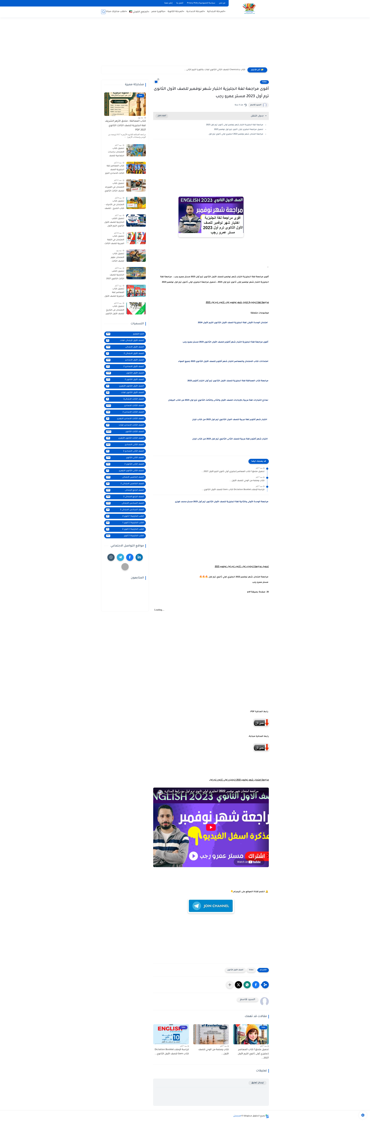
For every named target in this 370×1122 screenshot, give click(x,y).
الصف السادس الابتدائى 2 (125, 510)
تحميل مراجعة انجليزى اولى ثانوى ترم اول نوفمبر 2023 (238, 129)
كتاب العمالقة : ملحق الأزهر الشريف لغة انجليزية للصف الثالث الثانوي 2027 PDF (125, 125)
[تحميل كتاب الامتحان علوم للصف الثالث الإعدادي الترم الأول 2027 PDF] (136, 256)
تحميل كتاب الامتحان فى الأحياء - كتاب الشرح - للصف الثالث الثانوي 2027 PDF (114, 205)
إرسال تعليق (257, 1083)
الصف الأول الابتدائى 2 (125, 353)
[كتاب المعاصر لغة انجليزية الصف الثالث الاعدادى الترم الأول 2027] (136, 168)
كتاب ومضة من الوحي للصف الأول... (247, 481)
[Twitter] (125, 566)
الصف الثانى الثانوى (125, 457)
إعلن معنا (168, 3)
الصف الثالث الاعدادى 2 (125, 412)
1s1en (264, 82)
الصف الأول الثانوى (235, 970)
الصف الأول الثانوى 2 (125, 379)
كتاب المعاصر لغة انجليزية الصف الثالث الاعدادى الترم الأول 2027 (114, 170)
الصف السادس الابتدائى (125, 503)
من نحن (222, 3)
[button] (255, 984)
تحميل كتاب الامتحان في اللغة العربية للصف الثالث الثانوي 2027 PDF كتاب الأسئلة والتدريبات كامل (114, 240)
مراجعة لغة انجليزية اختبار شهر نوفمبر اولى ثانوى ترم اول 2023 (234, 125)
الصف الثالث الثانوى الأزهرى (125, 438)
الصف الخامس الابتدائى (125, 477)
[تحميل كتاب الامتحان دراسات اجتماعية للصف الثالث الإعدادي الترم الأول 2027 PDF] (136, 150)
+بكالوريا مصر (158, 11)
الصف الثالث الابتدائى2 (125, 399)
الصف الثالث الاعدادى (125, 405)
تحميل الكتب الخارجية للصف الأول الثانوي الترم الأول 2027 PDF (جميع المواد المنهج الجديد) (114, 223)
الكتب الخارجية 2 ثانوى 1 (125, 523)
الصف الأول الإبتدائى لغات (125, 340)
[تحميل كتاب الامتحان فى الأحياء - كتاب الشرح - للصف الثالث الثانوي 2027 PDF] (136, 203)
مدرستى (237, 1116)
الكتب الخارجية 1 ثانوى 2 (125, 516)
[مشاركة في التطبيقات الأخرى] (229, 984)
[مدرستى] (249, 8)
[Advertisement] (185, 43)
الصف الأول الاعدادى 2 (125, 366)
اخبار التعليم (125, 334)
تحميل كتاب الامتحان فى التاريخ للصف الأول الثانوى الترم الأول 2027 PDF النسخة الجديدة (114, 310)
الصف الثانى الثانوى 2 (125, 464)
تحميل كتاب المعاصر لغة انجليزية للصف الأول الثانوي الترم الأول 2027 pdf (114, 293)
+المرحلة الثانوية (176, 11)
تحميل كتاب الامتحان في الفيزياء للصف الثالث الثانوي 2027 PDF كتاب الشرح (114, 187)
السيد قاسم (255, 105)
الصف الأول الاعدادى (125, 360)
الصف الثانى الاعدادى (125, 444)
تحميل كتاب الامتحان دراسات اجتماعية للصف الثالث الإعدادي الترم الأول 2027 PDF (114, 152)
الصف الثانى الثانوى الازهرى (125, 471)
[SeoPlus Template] (267, 1116)
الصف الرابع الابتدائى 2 (125, 497)
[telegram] (120, 557)
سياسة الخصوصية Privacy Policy (201, 3)
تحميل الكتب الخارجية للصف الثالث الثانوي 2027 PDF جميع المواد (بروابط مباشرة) (115, 275)
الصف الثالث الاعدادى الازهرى (125, 418)
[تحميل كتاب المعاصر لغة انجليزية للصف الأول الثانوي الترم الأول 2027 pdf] (136, 291)
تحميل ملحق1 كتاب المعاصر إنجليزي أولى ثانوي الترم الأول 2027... (232, 472)
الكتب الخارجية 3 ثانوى (125, 536)
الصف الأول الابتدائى (125, 347)
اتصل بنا (179, 3)
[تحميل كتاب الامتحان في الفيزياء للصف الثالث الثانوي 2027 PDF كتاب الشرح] (136, 185)
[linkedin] (139, 557)
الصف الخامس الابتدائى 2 (125, 484)
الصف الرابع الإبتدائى (125, 490)
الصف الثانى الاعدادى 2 (125, 451)
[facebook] (129, 557)
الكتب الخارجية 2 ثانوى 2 (125, 529)
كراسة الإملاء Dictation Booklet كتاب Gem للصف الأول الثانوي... (233, 490)
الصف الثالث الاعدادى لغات (125, 425)
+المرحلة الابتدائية (216, 11)
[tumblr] (111, 557)
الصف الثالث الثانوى (125, 431)
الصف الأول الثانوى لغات (125, 392)
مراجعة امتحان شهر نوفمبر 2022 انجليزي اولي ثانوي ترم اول (236, 134)
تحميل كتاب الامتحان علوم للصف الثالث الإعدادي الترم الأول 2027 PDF (115, 258)
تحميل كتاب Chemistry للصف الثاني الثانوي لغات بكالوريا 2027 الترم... (211, 70)
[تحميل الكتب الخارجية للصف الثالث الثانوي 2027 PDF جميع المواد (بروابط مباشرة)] (136, 273)
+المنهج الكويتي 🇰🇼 (139, 12)
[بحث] (103, 12)
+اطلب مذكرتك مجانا (116, 11)
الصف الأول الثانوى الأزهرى (125, 386)
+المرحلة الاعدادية (195, 11)
